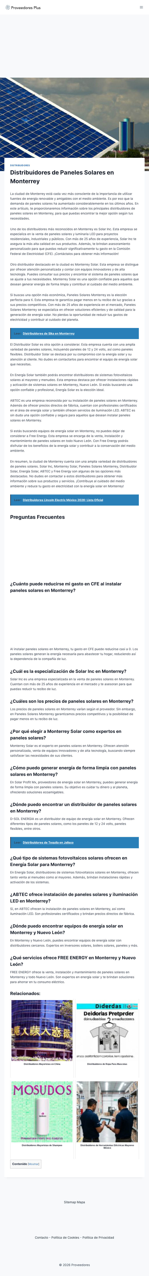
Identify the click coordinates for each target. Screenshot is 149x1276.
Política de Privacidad (98, 1237)
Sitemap (70, 1202)
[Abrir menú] (141, 7)
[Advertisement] (74, 41)
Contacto (41, 1237)
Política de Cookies (65, 1237)
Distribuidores (20, 165)
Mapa (81, 1202)
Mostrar (33, 1164)
